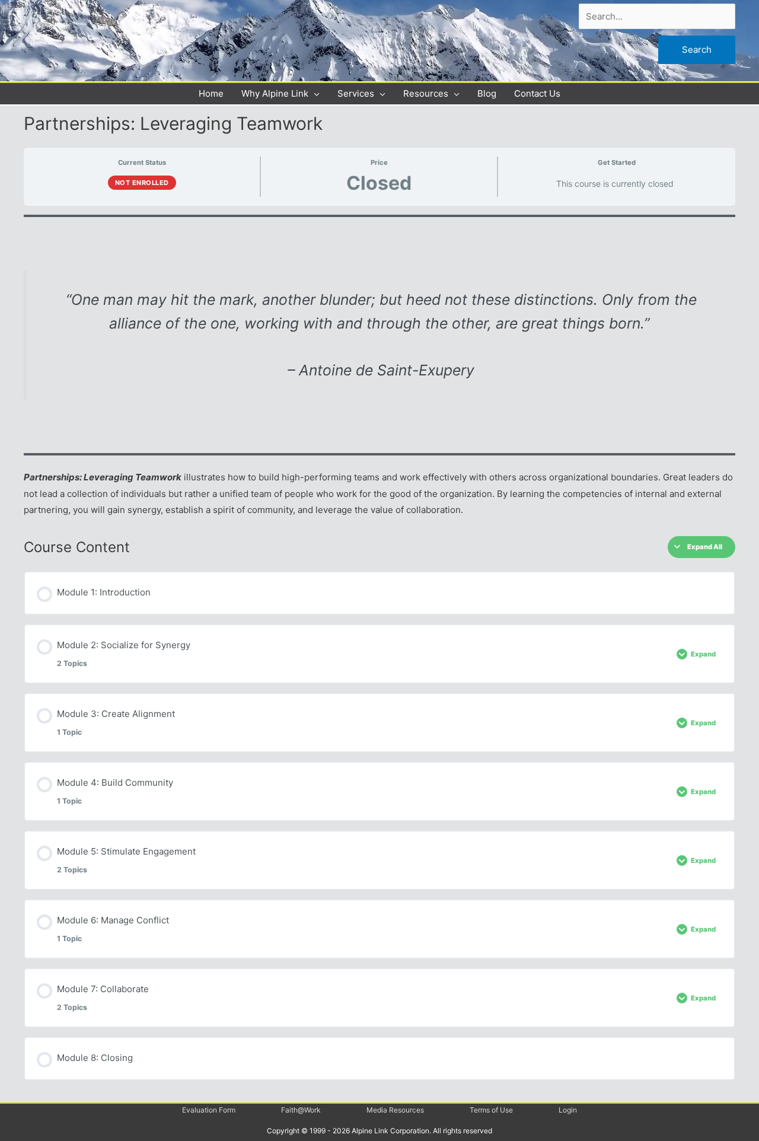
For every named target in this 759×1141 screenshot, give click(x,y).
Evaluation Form (208, 1109)
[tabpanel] (379, 366)
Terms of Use (491, 1109)
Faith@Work (301, 1109)
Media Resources (395, 1109)
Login (568, 1109)
